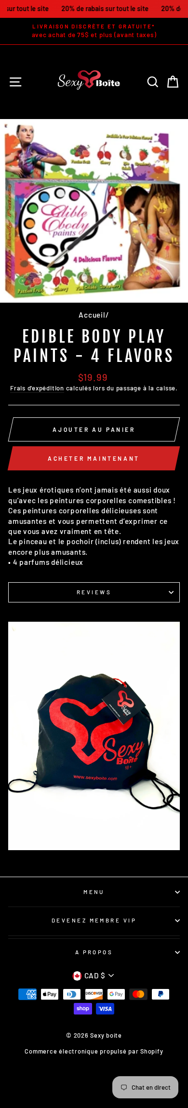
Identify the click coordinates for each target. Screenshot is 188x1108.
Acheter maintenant (94, 458)
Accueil (92, 314)
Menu (94, 892)
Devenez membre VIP (94, 920)
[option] (94, 31)
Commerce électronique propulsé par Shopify (94, 1051)
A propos (94, 952)
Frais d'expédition (37, 388)
